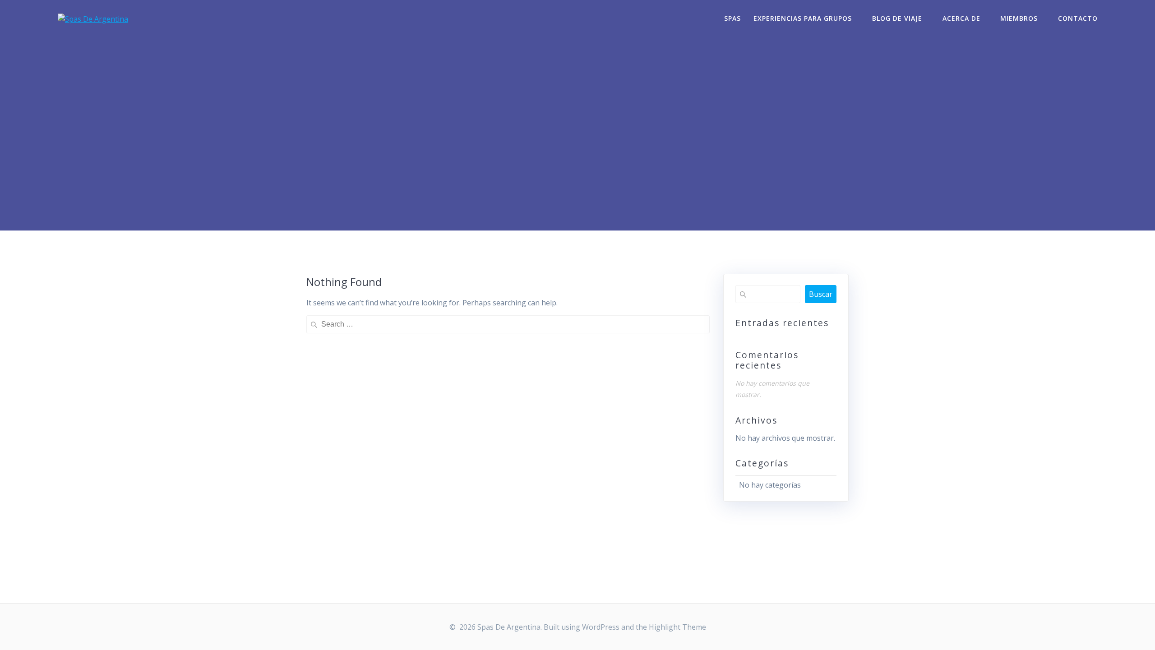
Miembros (1019, 18)
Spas (732, 18)
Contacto (1078, 18)
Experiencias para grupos (802, 18)
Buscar (820, 294)
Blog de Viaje (897, 18)
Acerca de (961, 18)
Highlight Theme (677, 627)
